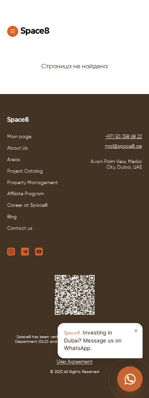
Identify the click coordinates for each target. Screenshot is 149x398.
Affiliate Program (25, 194)
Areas (13, 160)
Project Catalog (25, 171)
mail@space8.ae (123, 146)
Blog (12, 217)
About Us (17, 148)
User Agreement (75, 362)
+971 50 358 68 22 (123, 137)
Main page (19, 137)
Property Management (32, 183)
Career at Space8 (27, 205)
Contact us (20, 228)
